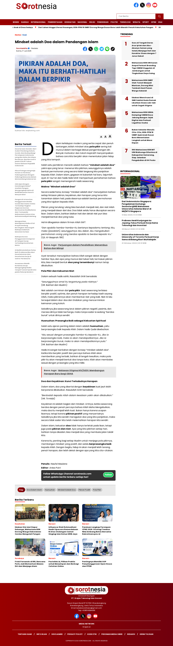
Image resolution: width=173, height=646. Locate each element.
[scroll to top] (165, 641)
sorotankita (21, 48)
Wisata (136, 22)
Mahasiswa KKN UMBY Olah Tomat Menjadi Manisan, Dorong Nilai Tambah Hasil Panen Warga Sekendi (142, 85)
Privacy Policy (75, 634)
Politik (114, 22)
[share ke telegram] (102, 50)
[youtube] (155, 7)
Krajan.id (86, 627)
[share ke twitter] (91, 50)
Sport (145, 22)
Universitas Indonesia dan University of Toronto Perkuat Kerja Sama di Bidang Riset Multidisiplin (140, 237)
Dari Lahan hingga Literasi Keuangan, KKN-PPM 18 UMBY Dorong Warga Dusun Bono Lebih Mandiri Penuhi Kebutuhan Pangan (81, 27)
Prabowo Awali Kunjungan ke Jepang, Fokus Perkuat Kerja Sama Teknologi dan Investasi (140, 223)
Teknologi (125, 22)
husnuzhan (50, 490)
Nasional (82, 22)
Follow (108, 474)
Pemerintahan (55, 22)
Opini (153, 22)
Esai (160, 22)
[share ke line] (108, 50)
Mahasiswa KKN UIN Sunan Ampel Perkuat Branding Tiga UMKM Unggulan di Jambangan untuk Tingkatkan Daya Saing (144, 68)
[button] (101, 136)
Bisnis (16, 22)
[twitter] (143, 7)
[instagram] (149, 7)
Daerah (25, 22)
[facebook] (136, 7)
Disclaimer (57, 634)
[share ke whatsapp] (96, 50)
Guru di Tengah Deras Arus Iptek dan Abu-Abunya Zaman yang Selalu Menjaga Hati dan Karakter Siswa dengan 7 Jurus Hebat (144, 49)
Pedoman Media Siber (111, 634)
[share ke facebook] (85, 50)
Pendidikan (102, 22)
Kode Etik (92, 634)
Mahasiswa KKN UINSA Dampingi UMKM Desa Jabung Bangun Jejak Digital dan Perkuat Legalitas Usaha (142, 117)
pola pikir (97, 490)
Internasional (38, 22)
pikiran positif (84, 490)
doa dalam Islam (34, 490)
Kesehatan (69, 22)
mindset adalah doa (67, 490)
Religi (92, 22)
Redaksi (131, 634)
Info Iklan (41, 634)
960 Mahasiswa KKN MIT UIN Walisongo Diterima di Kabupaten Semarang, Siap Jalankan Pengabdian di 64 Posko (144, 155)
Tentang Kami (25, 634)
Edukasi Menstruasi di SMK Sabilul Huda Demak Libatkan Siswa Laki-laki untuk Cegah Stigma (144, 101)
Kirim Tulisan (146, 634)
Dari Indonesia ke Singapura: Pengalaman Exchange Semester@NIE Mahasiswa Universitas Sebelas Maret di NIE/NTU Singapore (137, 206)
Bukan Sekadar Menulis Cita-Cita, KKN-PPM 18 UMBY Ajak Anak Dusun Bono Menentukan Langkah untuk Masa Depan (143, 136)
